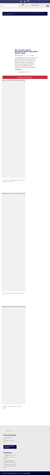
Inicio (5, 13)
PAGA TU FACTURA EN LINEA (9, 447)
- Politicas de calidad (8, 440)
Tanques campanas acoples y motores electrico (15, 13)
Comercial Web (26, 473)
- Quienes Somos (7, 437)
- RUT (4, 439)
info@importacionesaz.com (10, 462)
